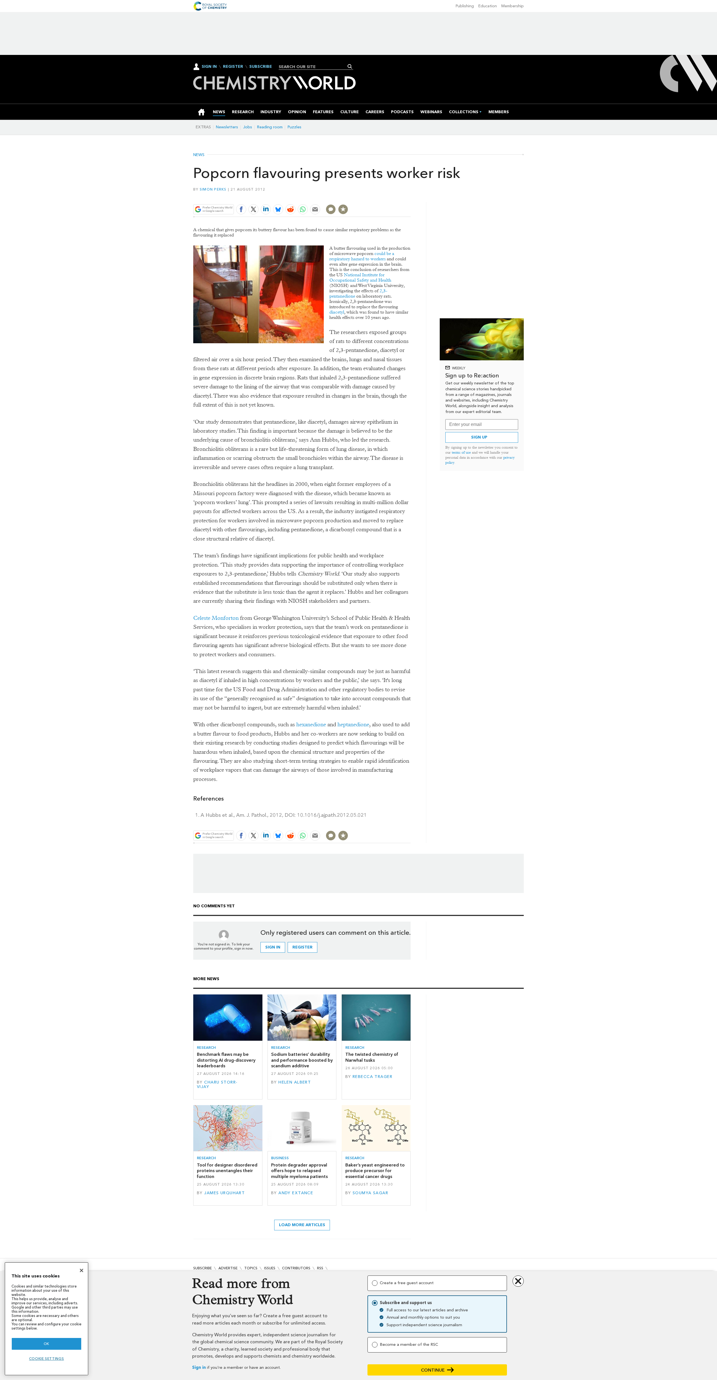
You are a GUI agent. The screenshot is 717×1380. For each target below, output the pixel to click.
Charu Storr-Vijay (217, 1084)
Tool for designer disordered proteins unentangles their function (227, 1170)
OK (46, 1344)
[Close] (81, 1270)
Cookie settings (46, 1358)
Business (280, 1158)
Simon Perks (213, 189)
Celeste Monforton (216, 618)
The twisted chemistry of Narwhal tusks (371, 1057)
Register (233, 66)
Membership (512, 6)
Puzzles (294, 127)
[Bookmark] (343, 209)
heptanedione (353, 724)
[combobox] (314, 66)
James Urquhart (224, 1193)
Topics (250, 1268)
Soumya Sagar (370, 1193)
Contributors (296, 1268)
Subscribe (260, 66)
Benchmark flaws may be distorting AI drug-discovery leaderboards (226, 1060)
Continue (433, 1370)
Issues (269, 1268)
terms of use (461, 452)
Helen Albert (294, 1082)
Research (206, 1047)
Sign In (209, 66)
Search (350, 66)
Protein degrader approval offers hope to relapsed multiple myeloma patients (299, 1170)
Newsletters (227, 127)
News (198, 155)
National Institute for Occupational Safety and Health (360, 277)
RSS (320, 1268)
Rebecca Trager (372, 1076)
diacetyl (336, 312)
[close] (410, 196)
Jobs (247, 127)
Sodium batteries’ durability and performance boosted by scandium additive (302, 1060)
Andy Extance (295, 1193)
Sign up (479, 437)
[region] (46, 1319)
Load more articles (302, 1225)
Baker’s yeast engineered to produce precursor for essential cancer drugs (375, 1170)
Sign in (199, 1367)
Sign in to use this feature (383, 196)
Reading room (270, 127)
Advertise (228, 1268)
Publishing (465, 6)
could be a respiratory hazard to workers (361, 256)
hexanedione (311, 724)
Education (487, 6)
